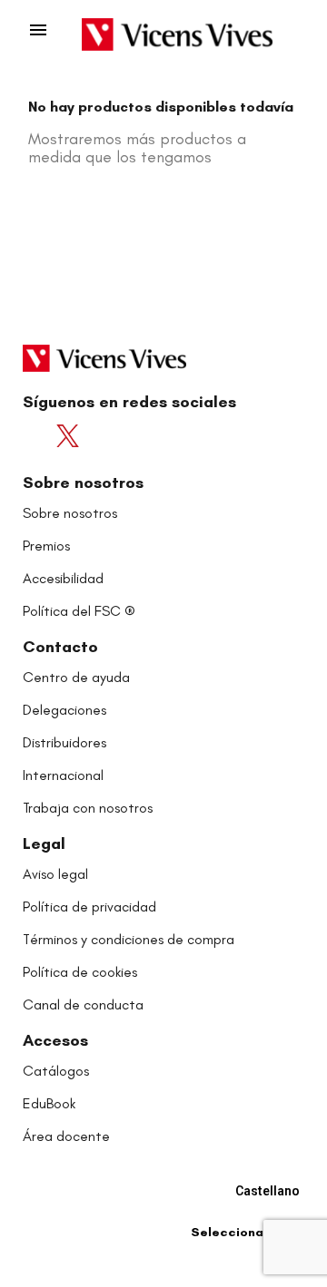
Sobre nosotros (83, 482)
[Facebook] (39, 435)
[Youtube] (107, 435)
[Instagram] (140, 435)
